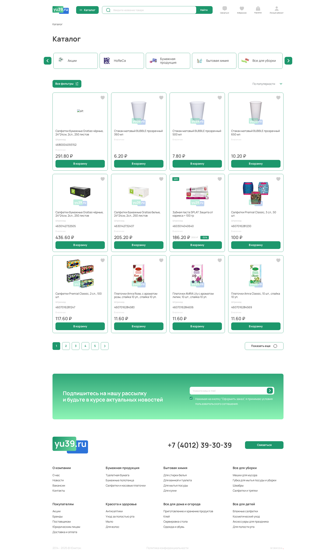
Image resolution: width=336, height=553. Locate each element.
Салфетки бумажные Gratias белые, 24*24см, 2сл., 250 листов (137, 213)
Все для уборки (245, 468)
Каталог (89, 10)
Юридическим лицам (66, 527)
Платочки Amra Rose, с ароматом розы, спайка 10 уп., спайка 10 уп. (135, 295)
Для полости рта (243, 527)
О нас (56, 475)
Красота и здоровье (121, 504)
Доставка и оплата (64, 532)
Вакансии (58, 485)
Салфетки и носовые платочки (126, 485)
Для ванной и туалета (177, 480)
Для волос (112, 527)
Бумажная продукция (122, 468)
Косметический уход (246, 516)
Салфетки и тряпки (245, 490)
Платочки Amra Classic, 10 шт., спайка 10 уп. (255, 295)
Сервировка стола (175, 521)
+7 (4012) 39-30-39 (200, 445)
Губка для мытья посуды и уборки (254, 480)
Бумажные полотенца (120, 480)
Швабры (238, 485)
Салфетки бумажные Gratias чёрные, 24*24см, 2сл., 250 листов (79, 132)
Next (288, 61)
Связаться (264, 445)
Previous (47, 61)
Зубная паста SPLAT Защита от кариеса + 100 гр (193, 213)
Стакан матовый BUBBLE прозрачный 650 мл (255, 132)
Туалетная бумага (117, 475)
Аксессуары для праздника (251, 521)
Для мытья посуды (175, 485)
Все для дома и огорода (181, 504)
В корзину (80, 163)
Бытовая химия (175, 468)
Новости (58, 480)
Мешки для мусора (245, 475)
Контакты (58, 490)
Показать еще (261, 346)
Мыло (109, 521)
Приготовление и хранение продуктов (188, 511)
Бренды (57, 516)
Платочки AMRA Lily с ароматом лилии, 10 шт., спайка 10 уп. (193, 295)
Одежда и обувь (173, 527)
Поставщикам (61, 521)
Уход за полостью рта (120, 516)
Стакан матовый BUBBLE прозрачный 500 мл (197, 132)
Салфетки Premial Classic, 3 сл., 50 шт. (253, 213)
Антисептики (114, 511)
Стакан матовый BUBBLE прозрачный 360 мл (138, 132)
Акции (56, 511)
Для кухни (170, 490)
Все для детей (244, 504)
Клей (166, 516)
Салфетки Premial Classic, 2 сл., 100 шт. (78, 295)
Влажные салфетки (245, 511)
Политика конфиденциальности (167, 548)
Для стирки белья (175, 475)
